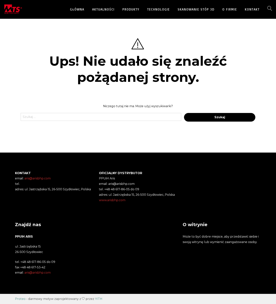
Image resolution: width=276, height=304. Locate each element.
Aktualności (103, 9)
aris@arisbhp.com (37, 272)
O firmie (229, 9)
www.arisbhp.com (112, 200)
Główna (77, 9)
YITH (98, 299)
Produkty (130, 9)
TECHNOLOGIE (158, 9)
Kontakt (252, 9)
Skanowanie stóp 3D (196, 9)
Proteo (20, 299)
